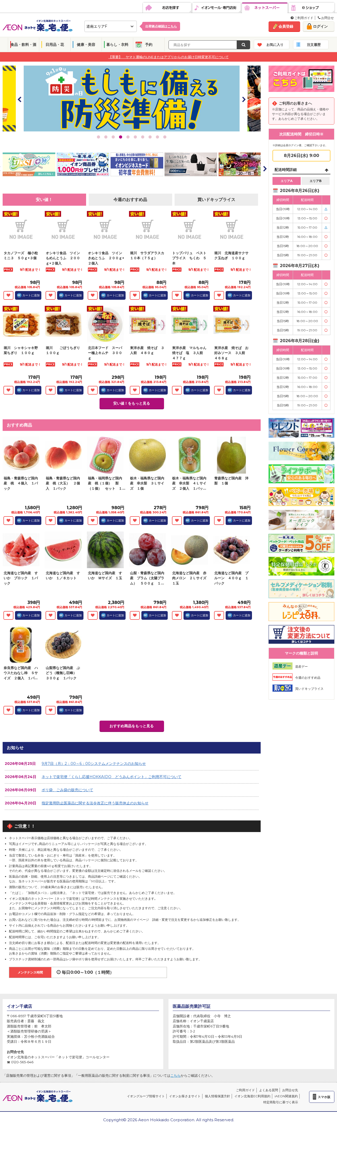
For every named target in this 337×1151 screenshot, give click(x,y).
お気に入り (275, 44)
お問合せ (327, 18)
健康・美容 (86, 44)
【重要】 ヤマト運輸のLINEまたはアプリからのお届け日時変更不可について (168, 57)
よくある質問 (268, 1090)
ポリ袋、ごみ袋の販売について (67, 790)
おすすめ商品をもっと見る (132, 726)
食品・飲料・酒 (23, 44)
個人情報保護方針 (217, 1096)
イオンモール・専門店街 (216, 8)
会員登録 (286, 26)
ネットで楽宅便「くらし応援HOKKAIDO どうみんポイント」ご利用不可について (111, 776)
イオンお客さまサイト (185, 1096)
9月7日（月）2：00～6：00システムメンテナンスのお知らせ (94, 763)
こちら (175, 1075)
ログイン (320, 26)
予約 (148, 44)
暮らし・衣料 (117, 44)
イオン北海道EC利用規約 (252, 1096)
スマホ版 (324, 1097)
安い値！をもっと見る (131, 403)
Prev (20, 99)
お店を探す (167, 8)
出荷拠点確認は (161, 26)
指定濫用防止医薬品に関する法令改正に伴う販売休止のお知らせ (95, 803)
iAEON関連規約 (286, 1096)
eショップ (311, 8)
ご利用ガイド (303, 18)
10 (164, 137)
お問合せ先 (290, 1090)
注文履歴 (314, 44)
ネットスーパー (265, 8)
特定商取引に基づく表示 (280, 1102)
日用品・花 (55, 44)
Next (243, 99)
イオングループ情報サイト (146, 1096)
